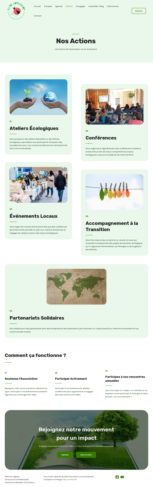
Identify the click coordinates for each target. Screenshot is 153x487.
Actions (69, 6)
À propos (48, 6)
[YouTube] (122, 477)
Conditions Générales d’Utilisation (19, 482)
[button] (139, 11)
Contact (37, 16)
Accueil (37, 6)
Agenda (58, 6)
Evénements (113, 6)
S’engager (80, 6)
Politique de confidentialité (17, 479)
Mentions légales (12, 476)
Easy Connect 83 (70, 479)
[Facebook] (117, 477)
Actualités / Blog (96, 6)
